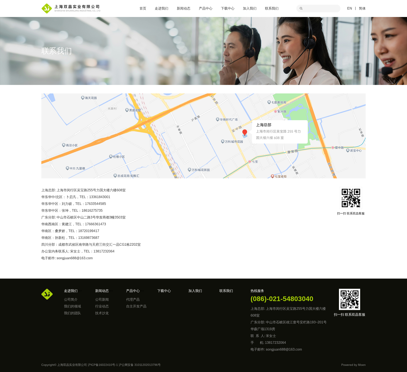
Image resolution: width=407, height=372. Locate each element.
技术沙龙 (102, 313)
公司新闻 (102, 299)
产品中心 (205, 8)
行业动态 (102, 306)
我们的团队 (72, 313)
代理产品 (133, 299)
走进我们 (161, 8)
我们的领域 (72, 306)
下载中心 (227, 8)
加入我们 (249, 8)
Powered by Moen (353, 364)
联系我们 (272, 8)
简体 (362, 8)
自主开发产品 (136, 306)
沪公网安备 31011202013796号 (140, 364)
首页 (142, 8)
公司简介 (71, 299)
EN (349, 8)
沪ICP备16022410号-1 (103, 364)
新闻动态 (183, 8)
